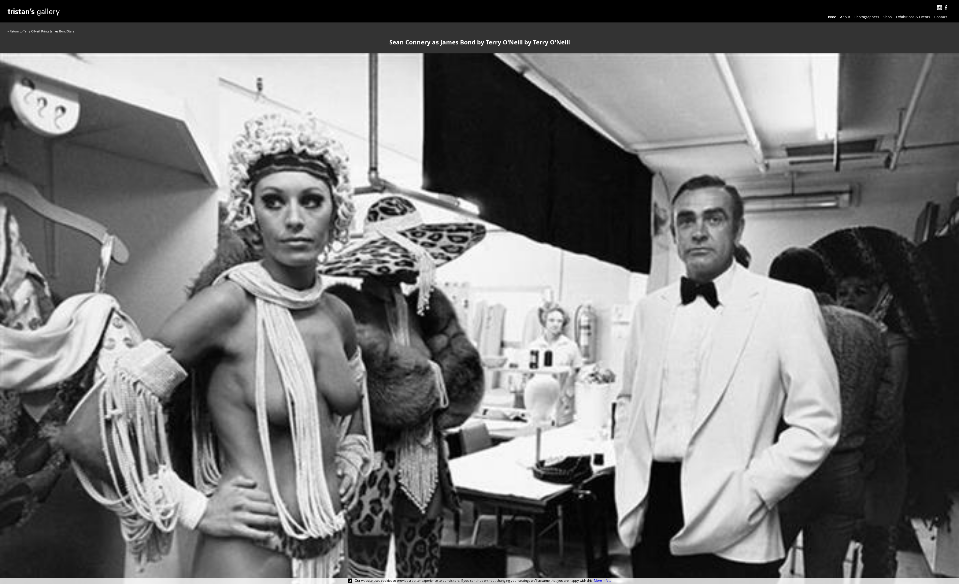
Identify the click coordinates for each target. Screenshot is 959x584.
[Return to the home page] (33, 12)
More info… (602, 580)
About (845, 16)
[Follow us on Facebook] (946, 8)
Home (831, 16)
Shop (887, 16)
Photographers (866, 16)
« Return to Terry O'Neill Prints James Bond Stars (40, 31)
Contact (940, 16)
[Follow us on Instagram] (939, 8)
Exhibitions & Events (913, 16)
